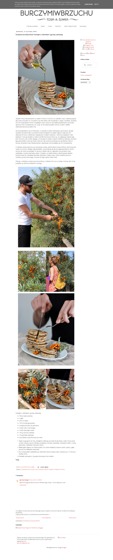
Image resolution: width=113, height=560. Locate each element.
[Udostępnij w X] (44, 467)
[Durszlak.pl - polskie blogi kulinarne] (62, 537)
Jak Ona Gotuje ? (24, 480)
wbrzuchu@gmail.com (23, 543)
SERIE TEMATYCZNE (70, 26)
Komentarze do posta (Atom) (31, 521)
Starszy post (72, 518)
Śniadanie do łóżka (59, 469)
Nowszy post (20, 518)
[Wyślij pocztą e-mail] (41, 467)
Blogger (64, 547)
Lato (36, 469)
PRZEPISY (58, 26)
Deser (29, 469)
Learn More (89, 4)
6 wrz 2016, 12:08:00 (36, 480)
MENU (43, 26)
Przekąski (40, 469)
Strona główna (46, 518)
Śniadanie (51, 469)
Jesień (33, 469)
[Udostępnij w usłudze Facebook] (46, 467)
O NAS (50, 26)
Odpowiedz (23, 485)
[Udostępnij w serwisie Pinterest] (47, 467)
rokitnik (46, 469)
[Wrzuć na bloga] (43, 467)
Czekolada (24, 469)
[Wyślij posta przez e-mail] (38, 467)
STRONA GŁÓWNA (32, 26)
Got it (96, 4)
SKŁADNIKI (83, 26)
